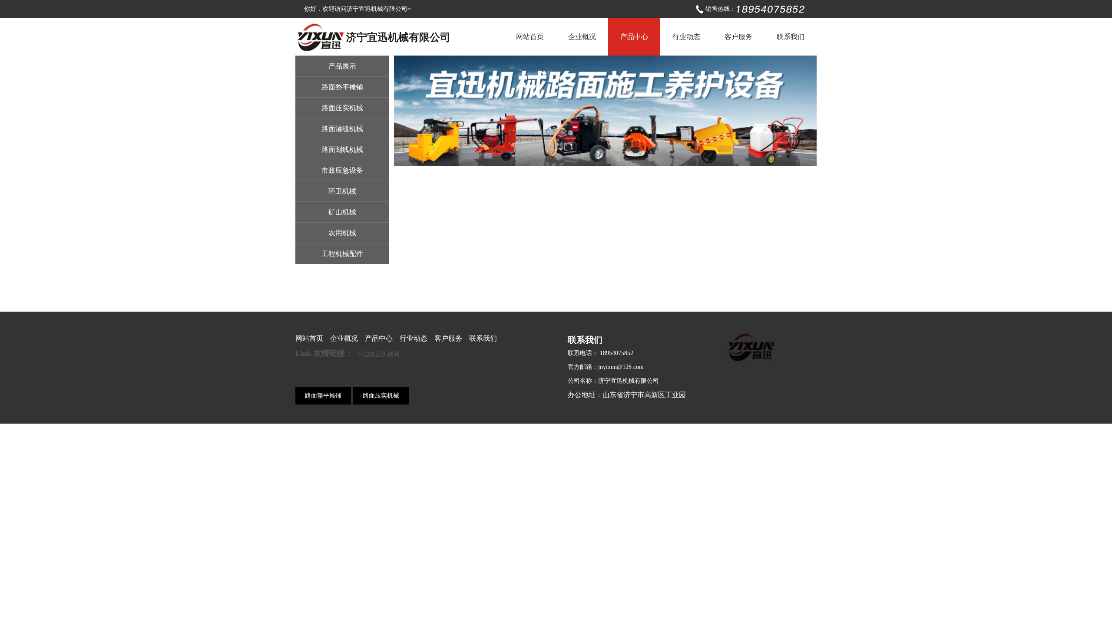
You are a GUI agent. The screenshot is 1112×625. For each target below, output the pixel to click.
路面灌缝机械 (342, 128)
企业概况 (582, 36)
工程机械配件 (342, 253)
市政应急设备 (342, 170)
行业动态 (686, 36)
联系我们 (790, 36)
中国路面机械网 (378, 354)
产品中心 (634, 36)
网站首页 (530, 36)
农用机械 (342, 233)
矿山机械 (342, 212)
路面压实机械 (342, 108)
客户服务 (738, 36)
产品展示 (342, 66)
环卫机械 (342, 191)
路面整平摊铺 (342, 87)
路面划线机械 (342, 149)
